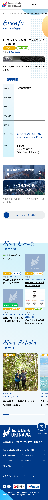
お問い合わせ (7, 466)
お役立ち (28, 460)
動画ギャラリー (30, 455)
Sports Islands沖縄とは (12, 450)
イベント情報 (29, 450)
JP (32, 4)
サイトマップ (29, 476)
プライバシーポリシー (11, 476)
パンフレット (7, 460)
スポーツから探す (9, 455)
